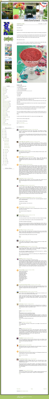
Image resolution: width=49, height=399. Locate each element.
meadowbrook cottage (5, 101)
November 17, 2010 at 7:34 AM (26, 310)
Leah (20, 240)
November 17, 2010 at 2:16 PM (26, 322)
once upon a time (6, 146)
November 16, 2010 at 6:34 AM (27, 258)
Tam (20, 351)
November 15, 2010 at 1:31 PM (26, 240)
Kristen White (21, 156)
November (6, 140)
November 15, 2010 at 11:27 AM (28, 229)
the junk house (4, 123)
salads (3, 118)
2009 (4, 164)
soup (3, 122)
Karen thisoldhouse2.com (23, 246)
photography (4, 115)
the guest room (6, 143)
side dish (26, 123)
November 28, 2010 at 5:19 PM (25, 351)
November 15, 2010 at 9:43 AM (29, 185)
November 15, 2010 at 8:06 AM (33, 129)
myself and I (4, 110)
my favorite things (5, 107)
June (5, 155)
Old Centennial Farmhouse (23, 129)
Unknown (20, 164)
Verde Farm (21, 178)
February (5, 161)
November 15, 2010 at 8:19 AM (25, 150)
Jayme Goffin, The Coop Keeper (24, 141)
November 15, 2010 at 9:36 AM (28, 178)
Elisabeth (20, 258)
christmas (3, 90)
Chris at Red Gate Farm (23, 291)
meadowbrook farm (5, 102)
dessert (3, 93)
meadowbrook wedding (6, 106)
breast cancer (4, 89)
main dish (3, 98)
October (5, 149)
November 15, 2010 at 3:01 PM (32, 246)
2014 (4, 131)
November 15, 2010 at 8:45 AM (29, 156)
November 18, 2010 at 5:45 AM (26, 328)
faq (2, 94)
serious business (4, 119)
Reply (20, 138)
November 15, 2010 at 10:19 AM (29, 207)
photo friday (4, 114)
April (5, 158)
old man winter (6, 141)
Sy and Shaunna (21, 185)
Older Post (45, 388)
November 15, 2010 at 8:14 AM (35, 141)
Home (32, 388)
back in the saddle (7, 147)
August (5, 152)
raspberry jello (6, 144)
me (2, 99)
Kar (19, 150)
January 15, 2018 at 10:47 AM (27, 370)
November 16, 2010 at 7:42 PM (35, 284)
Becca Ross (21, 229)
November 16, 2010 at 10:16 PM (32, 291)
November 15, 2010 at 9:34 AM (27, 164)
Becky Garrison (21, 207)
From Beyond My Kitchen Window (25, 284)
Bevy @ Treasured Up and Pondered (25, 197)
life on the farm (4, 97)
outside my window (5, 111)
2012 (4, 134)
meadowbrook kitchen (22, 123)
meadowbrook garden (5, 103)
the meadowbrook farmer (6, 124)
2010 (4, 137)
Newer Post (18, 388)
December (6, 138)
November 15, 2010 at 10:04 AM (36, 197)
